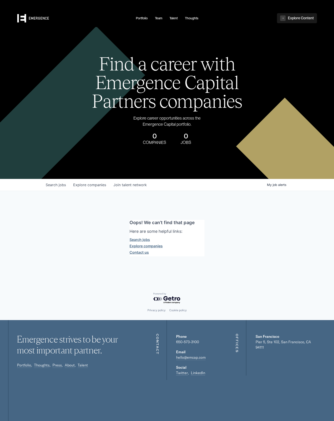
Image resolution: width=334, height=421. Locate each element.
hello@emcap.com (191, 357)
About (70, 365)
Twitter (182, 373)
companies (89, 185)
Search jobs (140, 239)
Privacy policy (156, 310)
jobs (56, 185)
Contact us (139, 252)
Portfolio (24, 365)
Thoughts (42, 365)
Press (57, 365)
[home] (73, 18)
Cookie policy (178, 310)
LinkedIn (198, 373)
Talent (83, 365)
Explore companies (146, 246)
